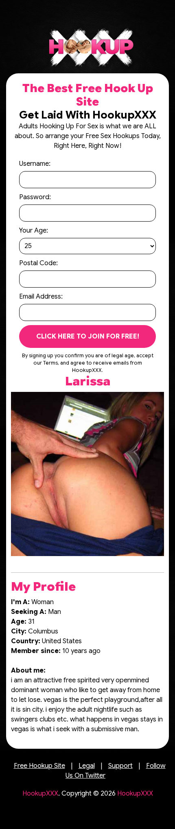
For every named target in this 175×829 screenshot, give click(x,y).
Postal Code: (38, 263)
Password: (35, 197)
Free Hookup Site (39, 766)
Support (120, 766)
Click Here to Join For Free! (87, 336)
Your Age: (33, 230)
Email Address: (41, 296)
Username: (34, 164)
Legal (87, 766)
